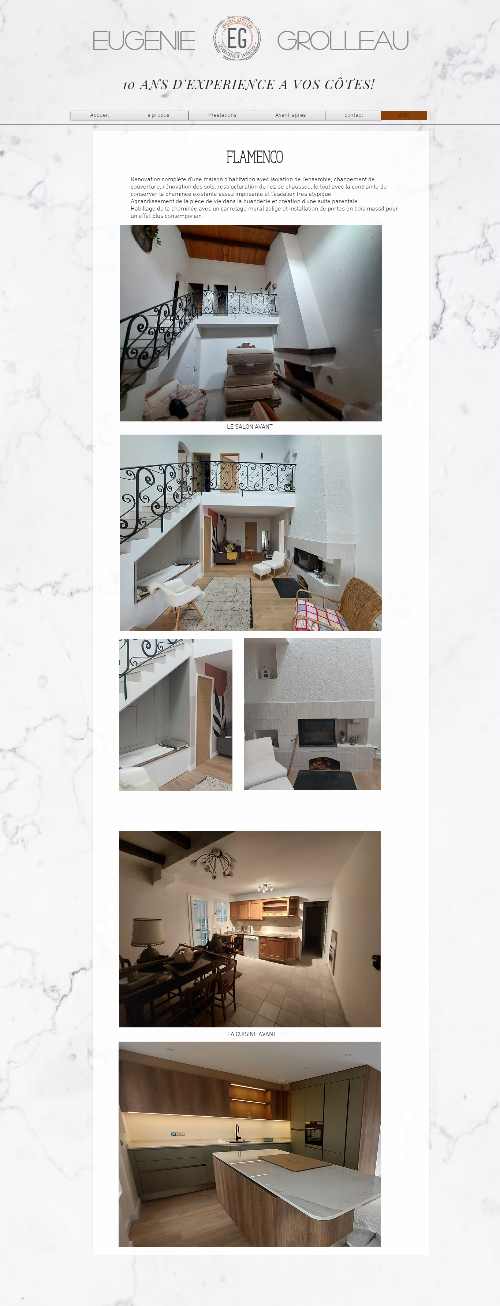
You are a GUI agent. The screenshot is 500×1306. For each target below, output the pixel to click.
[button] (222, 115)
